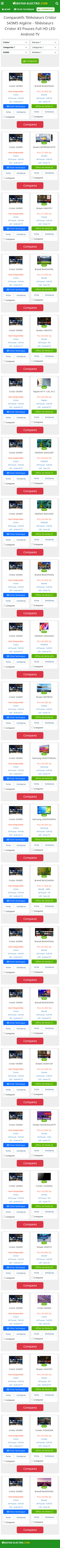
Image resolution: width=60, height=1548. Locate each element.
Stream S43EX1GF (44, 1063)
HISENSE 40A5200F (44, 513)
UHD (49, 1137)
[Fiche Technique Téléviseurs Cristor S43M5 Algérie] (16, 76)
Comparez (31, 61)
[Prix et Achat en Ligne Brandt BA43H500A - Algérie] (44, 932)
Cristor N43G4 (44, 1308)
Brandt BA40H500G (44, 86)
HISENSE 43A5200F (44, 452)
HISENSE (44, 461)
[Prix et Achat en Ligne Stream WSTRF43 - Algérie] (44, 687)
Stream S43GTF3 (44, 1369)
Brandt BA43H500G (44, 574)
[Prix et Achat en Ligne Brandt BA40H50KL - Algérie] (44, 1482)
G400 (48, 889)
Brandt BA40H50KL (44, 1491)
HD (48, 342)
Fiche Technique (25, 9)
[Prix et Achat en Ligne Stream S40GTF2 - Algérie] (44, 199)
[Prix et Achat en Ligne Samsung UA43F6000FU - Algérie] (44, 810)
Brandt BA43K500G (44, 1002)
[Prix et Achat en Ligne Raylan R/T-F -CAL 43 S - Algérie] (44, 382)
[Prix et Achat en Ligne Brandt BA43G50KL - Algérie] (44, 260)
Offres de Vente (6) (44, 778)
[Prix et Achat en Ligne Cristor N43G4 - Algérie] (44, 1299)
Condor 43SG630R (44, 1430)
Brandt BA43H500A (44, 941)
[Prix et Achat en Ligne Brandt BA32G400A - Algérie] (44, 871)
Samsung (44, 767)
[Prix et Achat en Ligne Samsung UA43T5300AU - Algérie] (44, 749)
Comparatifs (46, 9)
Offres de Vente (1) (44, 106)
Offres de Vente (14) (44, 839)
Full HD (20, 98)
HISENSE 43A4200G (44, 635)
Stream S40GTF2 (44, 208)
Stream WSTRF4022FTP (44, 147)
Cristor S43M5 (16, 86)
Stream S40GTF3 (44, 330)
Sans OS (46, 285)
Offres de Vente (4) (44, 289)
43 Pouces (12, 98)
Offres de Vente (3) (44, 167)
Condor (44, 1194)
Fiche (8, 112)
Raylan (44, 400)
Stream (44, 156)
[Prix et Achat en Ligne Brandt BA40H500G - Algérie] (44, 76)
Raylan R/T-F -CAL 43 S (44, 391)
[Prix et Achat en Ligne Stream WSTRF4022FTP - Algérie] (44, 138)
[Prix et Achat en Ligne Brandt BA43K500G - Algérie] (44, 993)
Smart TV (46, 101)
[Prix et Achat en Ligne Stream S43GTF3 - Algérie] (44, 1360)
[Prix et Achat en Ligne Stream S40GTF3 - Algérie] (44, 321)
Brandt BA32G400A (44, 880)
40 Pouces (40, 98)
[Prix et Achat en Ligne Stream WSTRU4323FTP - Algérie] (44, 1115)
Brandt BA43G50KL (44, 269)
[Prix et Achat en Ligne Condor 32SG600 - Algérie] (44, 1176)
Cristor (16, 94)
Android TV (18, 101)
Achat (7, 9)
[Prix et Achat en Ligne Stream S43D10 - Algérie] (44, 1238)
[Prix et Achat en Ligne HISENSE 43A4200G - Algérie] (44, 626)
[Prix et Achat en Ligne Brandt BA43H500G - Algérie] (44, 565)
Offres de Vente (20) (44, 656)
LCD (39, 1079)
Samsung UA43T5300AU (44, 758)
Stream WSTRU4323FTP (44, 1124)
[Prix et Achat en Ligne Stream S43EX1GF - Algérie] (44, 1054)
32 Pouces (42, 892)
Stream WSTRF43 (44, 697)
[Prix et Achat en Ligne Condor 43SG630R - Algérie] (44, 1421)
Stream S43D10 (44, 1247)
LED (10, 101)
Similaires (21, 112)
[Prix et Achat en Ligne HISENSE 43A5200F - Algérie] (44, 443)
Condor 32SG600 (44, 1185)
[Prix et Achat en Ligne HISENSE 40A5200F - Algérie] (44, 504)
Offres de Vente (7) (44, 472)
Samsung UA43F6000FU (44, 819)
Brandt (44, 94)
